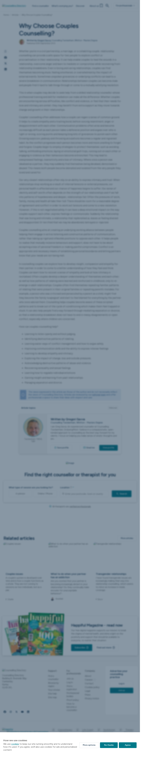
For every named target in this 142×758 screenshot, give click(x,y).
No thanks (109, 745)
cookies (15, 744)
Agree (128, 745)
